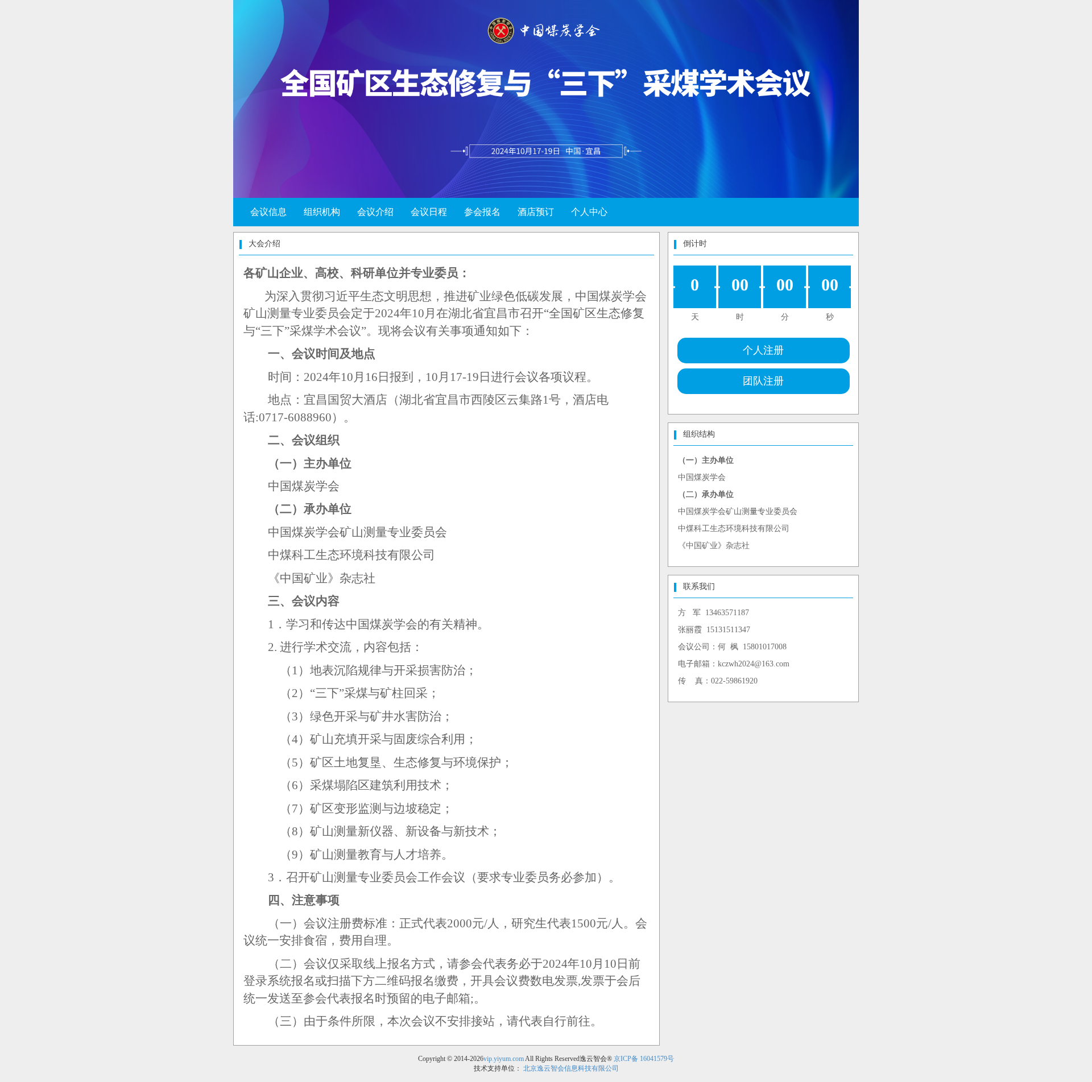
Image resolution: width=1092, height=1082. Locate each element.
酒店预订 (536, 212)
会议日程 (429, 212)
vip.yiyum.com (503, 1059)
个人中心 (589, 212)
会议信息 (268, 212)
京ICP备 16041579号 (644, 1059)
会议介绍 (375, 212)
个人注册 (763, 350)
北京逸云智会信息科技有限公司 (571, 1068)
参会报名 (482, 212)
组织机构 (322, 212)
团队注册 (763, 381)
